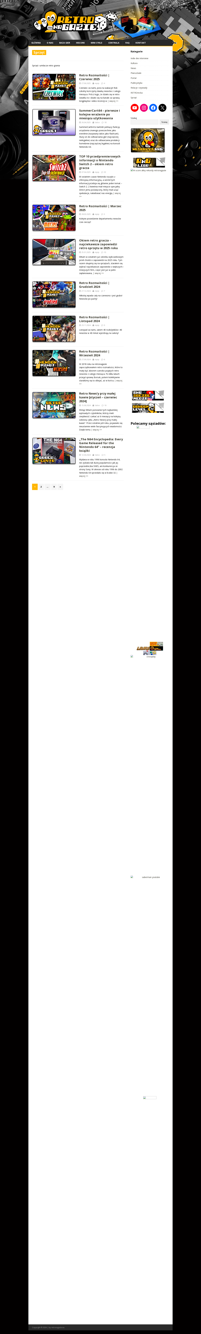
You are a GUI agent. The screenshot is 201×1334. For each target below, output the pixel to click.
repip (97, 83)
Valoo (97, 122)
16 (105, 405)
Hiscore (80, 42)
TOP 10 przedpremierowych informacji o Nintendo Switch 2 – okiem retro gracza (100, 162)
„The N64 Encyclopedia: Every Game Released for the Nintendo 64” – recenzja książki (101, 445)
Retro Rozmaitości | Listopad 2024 (94, 319)
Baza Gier (64, 42)
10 (105, 252)
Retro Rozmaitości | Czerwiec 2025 (94, 77)
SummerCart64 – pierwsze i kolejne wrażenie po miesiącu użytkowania (99, 114)
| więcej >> (113, 101)
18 (105, 122)
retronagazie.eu (57, 1327)
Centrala (113, 42)
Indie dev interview (139, 58)
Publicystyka (136, 82)
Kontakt (141, 42)
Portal (133, 78)
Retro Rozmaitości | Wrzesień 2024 (94, 353)
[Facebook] (153, 108)
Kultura (134, 63)
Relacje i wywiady (139, 87)
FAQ (127, 42)
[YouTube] (135, 108)
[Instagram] (144, 108)
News (133, 68)
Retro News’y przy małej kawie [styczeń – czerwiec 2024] (98, 397)
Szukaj (134, 118)
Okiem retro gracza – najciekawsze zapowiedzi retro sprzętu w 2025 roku (98, 244)
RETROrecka (137, 92)
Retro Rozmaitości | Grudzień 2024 (94, 285)
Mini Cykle (96, 42)
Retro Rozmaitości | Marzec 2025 (100, 208)
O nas (50, 42)
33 (105, 172)
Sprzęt (134, 97)
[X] (162, 108)
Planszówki (136, 73)
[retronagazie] (100, 37)
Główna (36, 42)
